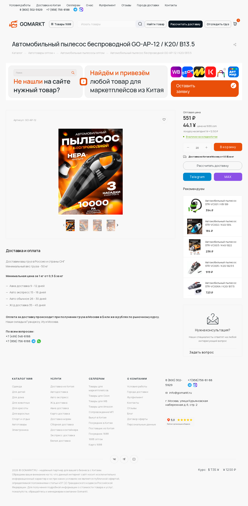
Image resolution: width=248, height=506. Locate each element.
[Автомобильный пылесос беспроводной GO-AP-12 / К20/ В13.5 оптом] (90, 172)
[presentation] (63, 225)
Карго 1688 (95, 444)
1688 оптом (96, 439)
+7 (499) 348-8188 (18, 336)
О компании (137, 378)
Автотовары (19, 424)
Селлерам (73, 5)
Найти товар (155, 24)
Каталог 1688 (22, 378)
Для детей (18, 392)
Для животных (21, 402)
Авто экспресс (59, 397)
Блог (130, 413)
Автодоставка (59, 392)
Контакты (171, 5)
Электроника (20, 430)
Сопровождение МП (101, 412)
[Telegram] (33, 341)
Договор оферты (137, 419)
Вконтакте (114, 459)
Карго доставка (60, 413)
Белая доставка (60, 440)
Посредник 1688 (99, 433)
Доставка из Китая (48, 5)
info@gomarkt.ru (180, 393)
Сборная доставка (62, 424)
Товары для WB (98, 401)
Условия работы (19, 5)
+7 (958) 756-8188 (58, 9)
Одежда (17, 386)
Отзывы (126, 5)
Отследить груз (218, 24)
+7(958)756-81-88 (200, 380)
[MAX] (228, 177)
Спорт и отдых (21, 419)
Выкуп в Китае (97, 417)
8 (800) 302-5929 (31, 9)
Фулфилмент (107, 5)
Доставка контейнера (64, 430)
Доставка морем (60, 419)
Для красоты (20, 408)
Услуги (55, 378)
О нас (89, 5)
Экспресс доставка (62, 435)
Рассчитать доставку (185, 24)
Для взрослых (20, 413)
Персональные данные (141, 424)
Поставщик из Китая (101, 428)
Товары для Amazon (101, 406)
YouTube (134, 459)
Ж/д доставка (58, 402)
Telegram (75, 9)
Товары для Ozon (99, 395)
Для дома (18, 397)
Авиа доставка (59, 408)
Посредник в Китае (101, 423)
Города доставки (148, 5)
